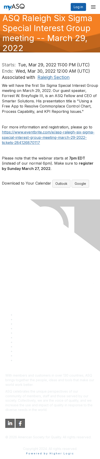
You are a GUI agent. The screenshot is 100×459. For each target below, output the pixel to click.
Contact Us (23, 342)
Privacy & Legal (26, 319)
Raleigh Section (53, 77)
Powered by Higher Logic (50, 453)
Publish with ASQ (27, 328)
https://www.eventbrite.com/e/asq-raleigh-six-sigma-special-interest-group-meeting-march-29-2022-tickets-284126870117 (48, 137)
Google (80, 184)
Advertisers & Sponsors (33, 351)
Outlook (61, 184)
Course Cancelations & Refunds (39, 346)
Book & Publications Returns (36, 337)
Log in (78, 7)
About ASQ (23, 315)
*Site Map (22, 356)
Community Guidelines (31, 333)
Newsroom (23, 360)
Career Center (26, 324)
